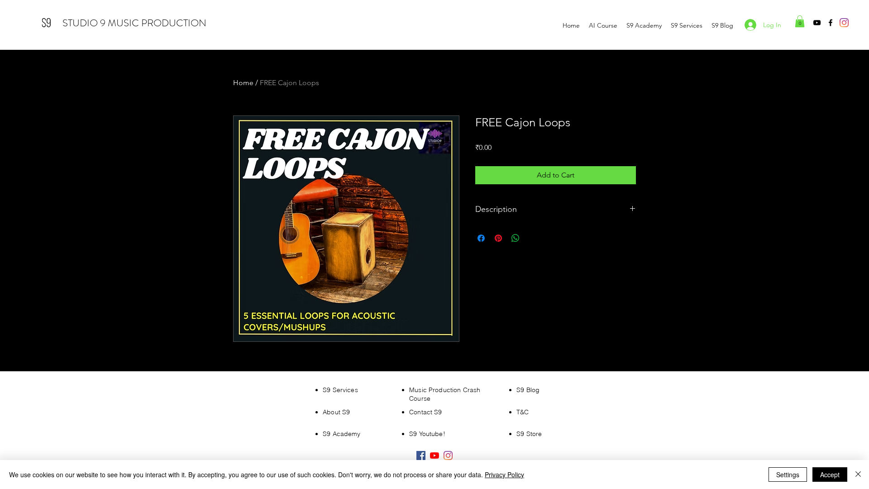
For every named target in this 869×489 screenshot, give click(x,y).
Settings (787, 474)
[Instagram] (844, 22)
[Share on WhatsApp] (515, 238)
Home (243, 82)
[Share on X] (532, 238)
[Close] (858, 474)
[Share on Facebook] (481, 238)
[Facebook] (830, 22)
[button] (800, 21)
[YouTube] (816, 22)
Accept (830, 474)
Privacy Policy (504, 474)
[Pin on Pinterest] (498, 238)
